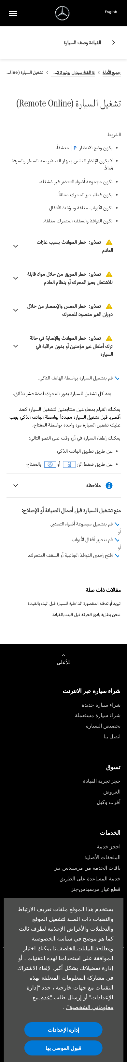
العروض (111, 791)
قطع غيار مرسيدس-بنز (95, 889)
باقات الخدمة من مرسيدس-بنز (87, 867)
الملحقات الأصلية (102, 857)
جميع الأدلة (111, 72)
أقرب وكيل (108, 802)
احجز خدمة (108, 846)
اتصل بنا (112, 736)
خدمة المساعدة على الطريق (90, 878)
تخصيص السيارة (103, 725)
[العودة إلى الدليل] (111, 42)
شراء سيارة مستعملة (97, 715)
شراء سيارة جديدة (101, 704)
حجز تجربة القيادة (101, 781)
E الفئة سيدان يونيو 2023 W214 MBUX (73, 72)
